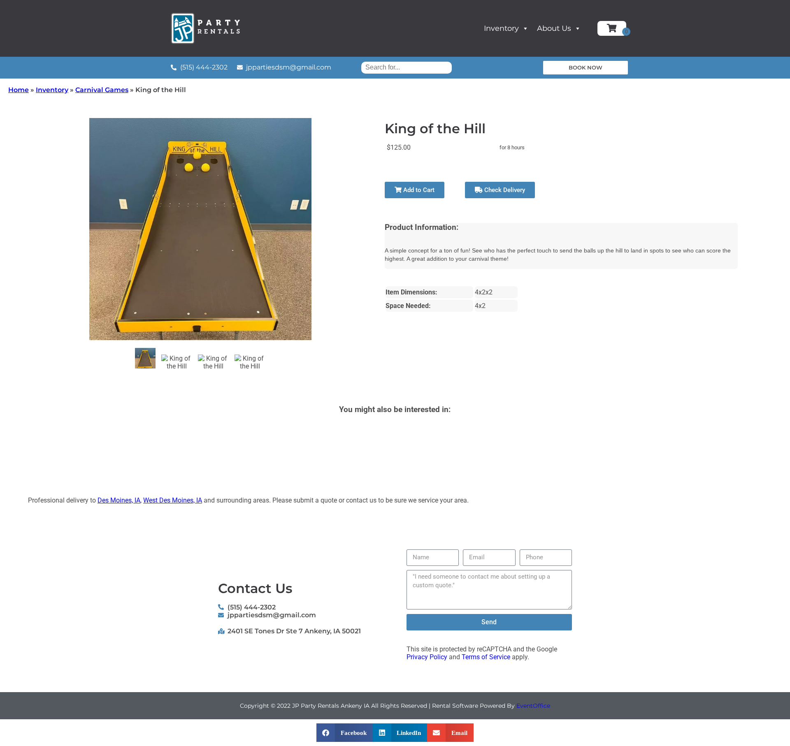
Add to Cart (418, 190)
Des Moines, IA (119, 500)
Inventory (501, 28)
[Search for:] (406, 67)
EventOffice (533, 705)
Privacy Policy (427, 657)
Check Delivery (504, 190)
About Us (554, 28)
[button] (344, 732)
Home (18, 90)
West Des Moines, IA (172, 500)
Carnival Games (101, 90)
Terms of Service (486, 657)
